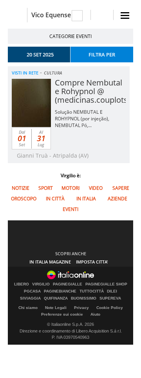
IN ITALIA (86, 198)
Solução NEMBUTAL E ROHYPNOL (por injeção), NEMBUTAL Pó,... (82, 119)
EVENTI (70, 209)
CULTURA (53, 73)
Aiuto (95, 314)
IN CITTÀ (55, 198)
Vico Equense (51, 15)
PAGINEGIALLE (67, 284)
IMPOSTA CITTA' (92, 262)
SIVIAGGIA (30, 298)
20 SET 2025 (40, 54)
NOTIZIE (20, 188)
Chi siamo (28, 307)
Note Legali (56, 307)
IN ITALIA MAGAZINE (50, 262)
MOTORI (70, 188)
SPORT (45, 188)
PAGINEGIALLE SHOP (106, 284)
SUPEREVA (110, 298)
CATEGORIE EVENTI (70, 36)
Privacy (81, 307)
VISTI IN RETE (25, 73)
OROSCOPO (23, 198)
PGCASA (32, 291)
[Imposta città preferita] (17, 15)
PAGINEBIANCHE (60, 291)
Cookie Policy (109, 307)
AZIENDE (117, 198)
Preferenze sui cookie (62, 314)
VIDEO (96, 188)
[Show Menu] (125, 15)
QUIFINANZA (56, 298)
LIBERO (21, 284)
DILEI (112, 291)
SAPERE (120, 188)
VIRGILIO (41, 284)
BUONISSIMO (83, 298)
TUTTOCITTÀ (92, 291)
